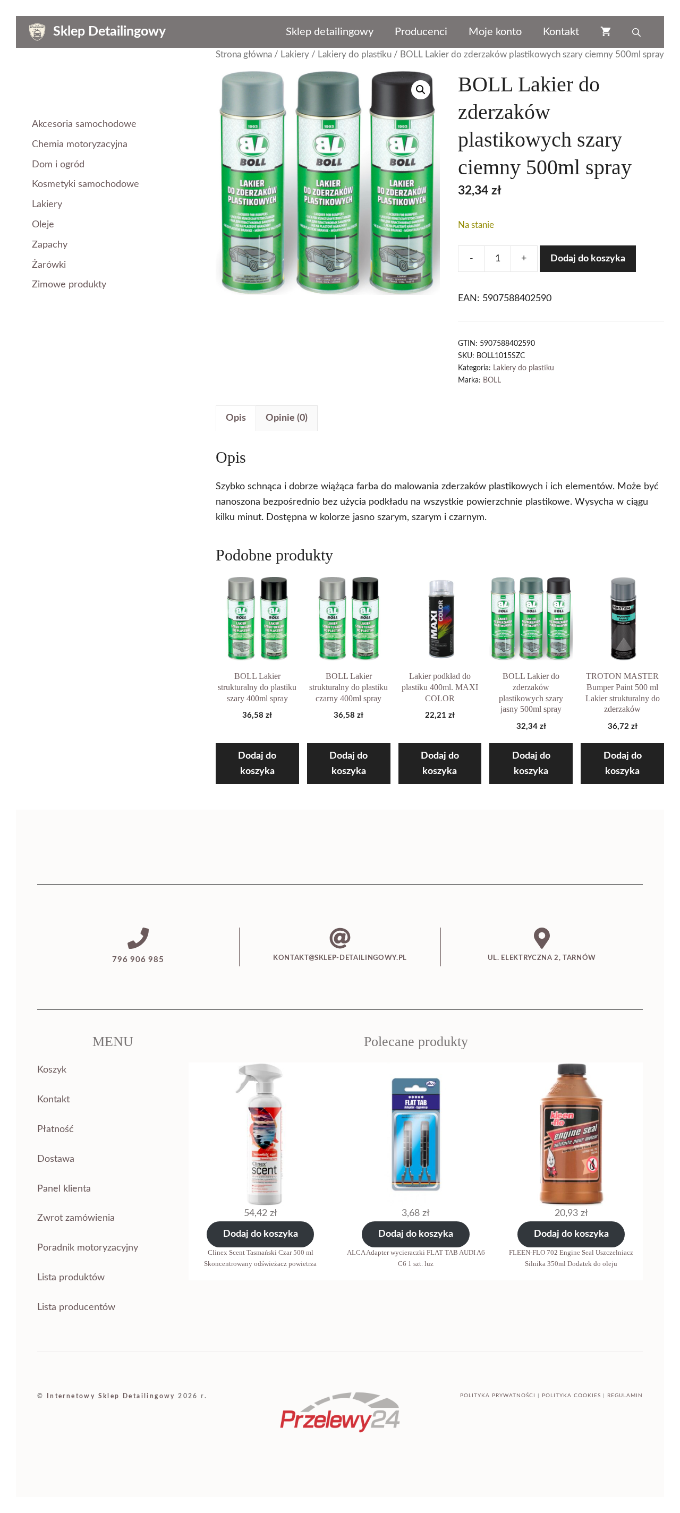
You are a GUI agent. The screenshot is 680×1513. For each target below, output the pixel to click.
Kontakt (561, 32)
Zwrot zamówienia (76, 1218)
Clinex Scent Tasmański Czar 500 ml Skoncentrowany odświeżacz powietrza (260, 1258)
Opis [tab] (236, 418)
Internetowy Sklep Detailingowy (111, 1396)
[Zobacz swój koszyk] (606, 32)
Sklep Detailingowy (109, 31)
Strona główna (244, 54)
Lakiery (294, 54)
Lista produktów (71, 1277)
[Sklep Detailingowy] (37, 32)
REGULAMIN (625, 1395)
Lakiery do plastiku (355, 54)
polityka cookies (571, 1395)
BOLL (492, 380)
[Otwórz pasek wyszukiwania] (637, 32)
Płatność (55, 1129)
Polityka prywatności (498, 1395)
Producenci (421, 32)
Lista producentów (76, 1307)
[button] (420, 89)
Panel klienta (64, 1189)
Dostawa (55, 1159)
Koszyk (51, 1070)
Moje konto (495, 32)
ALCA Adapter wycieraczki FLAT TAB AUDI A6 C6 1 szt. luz (416, 1258)
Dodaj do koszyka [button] (257, 763)
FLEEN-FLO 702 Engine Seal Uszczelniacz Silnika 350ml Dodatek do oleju (571, 1258)
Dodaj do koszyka (587, 259)
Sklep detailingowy (329, 32)
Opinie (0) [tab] (287, 418)
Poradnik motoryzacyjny (87, 1248)
